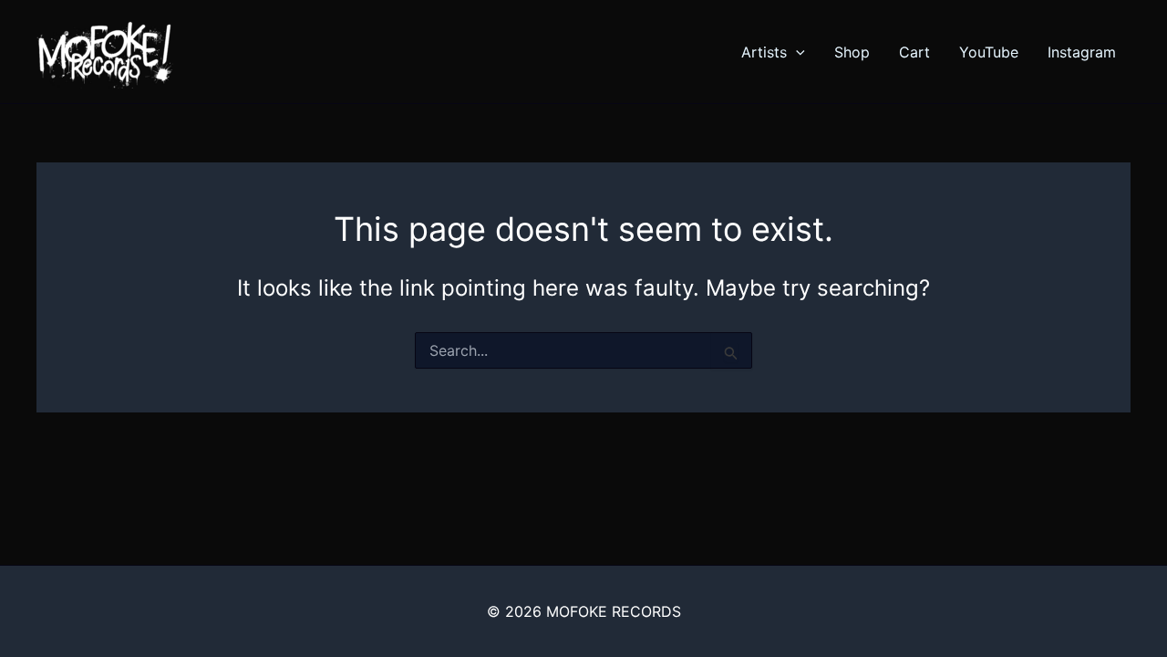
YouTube (988, 52)
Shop (852, 52)
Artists (764, 52)
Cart (914, 52)
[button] (796, 52)
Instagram (1082, 52)
